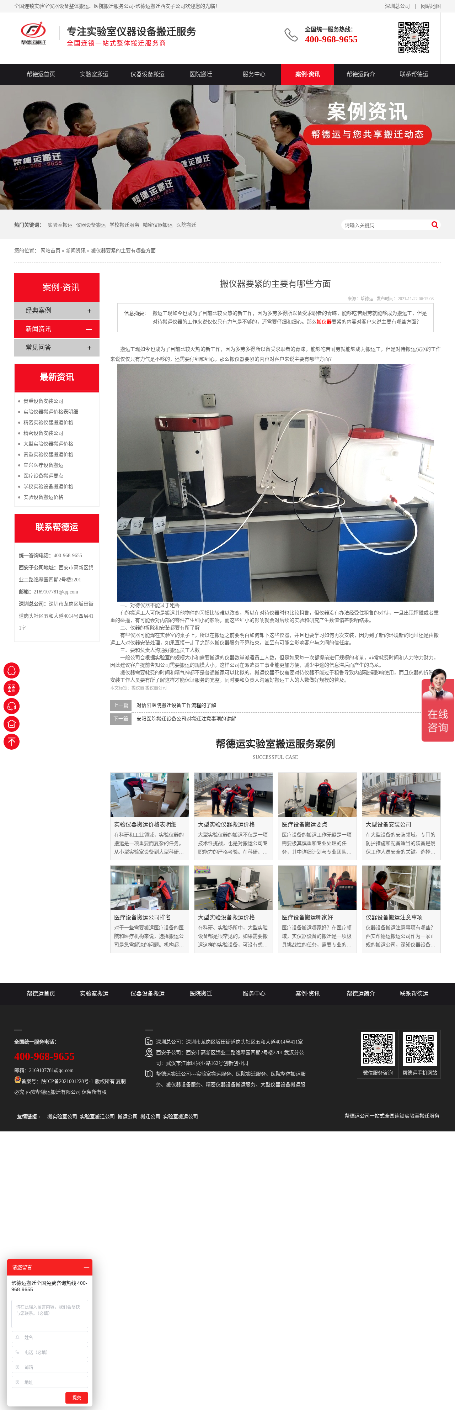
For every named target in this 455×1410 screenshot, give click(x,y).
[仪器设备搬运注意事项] (401, 888)
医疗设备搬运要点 (304, 825)
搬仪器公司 (156, 688)
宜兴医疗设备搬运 (43, 465)
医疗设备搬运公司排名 (142, 917)
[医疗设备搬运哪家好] (317, 888)
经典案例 (38, 310)
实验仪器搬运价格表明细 (145, 825)
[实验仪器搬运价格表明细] (150, 795)
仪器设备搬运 (147, 74)
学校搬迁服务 (124, 225)
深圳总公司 (397, 6)
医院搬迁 (200, 74)
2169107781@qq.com (56, 592)
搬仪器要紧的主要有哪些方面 (123, 250)
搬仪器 (324, 321)
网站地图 (431, 6)
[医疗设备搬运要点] (317, 795)
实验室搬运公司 (180, 1116)
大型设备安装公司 (388, 825)
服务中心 (254, 74)
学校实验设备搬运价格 (48, 486)
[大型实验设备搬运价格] (233, 888)
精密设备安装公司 (43, 433)
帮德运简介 (361, 74)
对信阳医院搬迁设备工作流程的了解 (176, 705)
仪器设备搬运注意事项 (394, 917)
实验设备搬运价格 (43, 497)
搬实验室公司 (62, 1116)
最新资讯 (57, 377)
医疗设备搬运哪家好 (307, 917)
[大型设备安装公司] (401, 795)
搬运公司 (128, 1116)
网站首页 (50, 250)
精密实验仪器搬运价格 (48, 422)
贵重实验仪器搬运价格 (48, 454)
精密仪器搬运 (158, 225)
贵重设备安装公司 (43, 401)
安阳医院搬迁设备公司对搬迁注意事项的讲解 (186, 719)
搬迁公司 (150, 1116)
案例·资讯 (307, 74)
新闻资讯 (76, 250)
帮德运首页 (41, 74)
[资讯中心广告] (227, 147)
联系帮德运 (414, 74)
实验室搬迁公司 (97, 1116)
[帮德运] (33, 33)
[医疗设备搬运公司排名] (150, 888)
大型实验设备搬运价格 (226, 917)
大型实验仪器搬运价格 (226, 825)
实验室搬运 (94, 74)
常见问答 (38, 347)
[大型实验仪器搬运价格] (233, 795)
